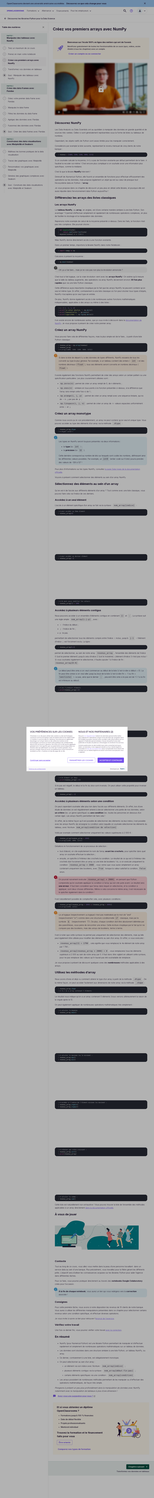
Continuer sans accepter (40, 760)
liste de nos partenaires (94, 748)
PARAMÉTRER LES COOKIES (81, 760)
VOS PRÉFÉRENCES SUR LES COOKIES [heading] (51, 731)
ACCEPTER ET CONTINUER (110, 760)
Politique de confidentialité (37, 769)
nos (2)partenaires (90, 736)
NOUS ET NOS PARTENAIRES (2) (95, 731)
